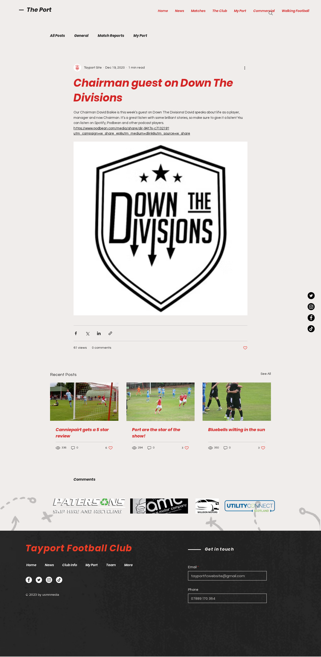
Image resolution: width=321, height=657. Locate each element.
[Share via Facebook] (76, 333)
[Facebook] (311, 317)
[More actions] (244, 67)
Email (192, 567)
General (81, 36)
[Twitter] (311, 295)
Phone (193, 589)
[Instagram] (311, 306)
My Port (140, 36)
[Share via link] (110, 333)
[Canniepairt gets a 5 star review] (84, 402)
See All (266, 373)
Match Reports (111, 36)
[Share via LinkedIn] (99, 333)
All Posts (57, 36)
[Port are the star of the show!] (160, 402)
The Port (39, 10)
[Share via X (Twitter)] (87, 333)
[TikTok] (311, 328)
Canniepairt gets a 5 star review (82, 433)
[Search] (271, 13)
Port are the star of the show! (156, 433)
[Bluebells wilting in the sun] (237, 402)
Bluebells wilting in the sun (236, 430)
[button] (198, 11)
